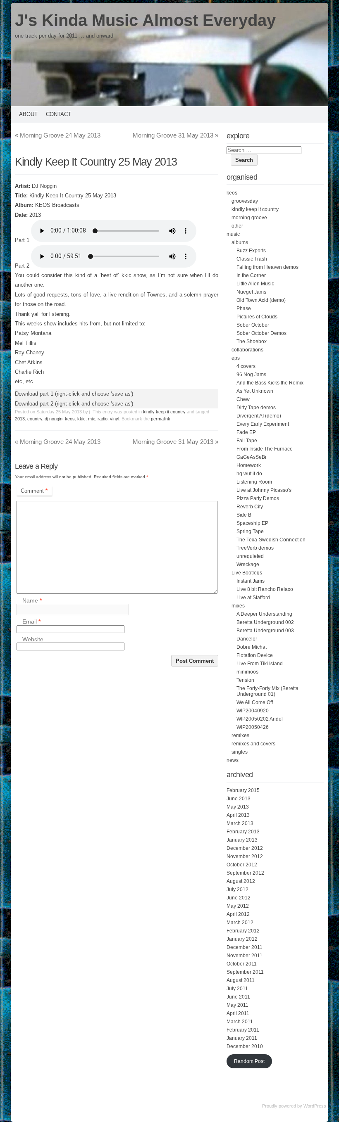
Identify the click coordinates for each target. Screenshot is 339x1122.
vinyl (114, 418)
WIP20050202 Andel (259, 719)
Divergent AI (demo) (258, 416)
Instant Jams (250, 581)
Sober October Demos (261, 333)
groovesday (245, 201)
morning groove (249, 218)
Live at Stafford (253, 597)
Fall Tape (246, 441)
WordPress (314, 1105)
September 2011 (245, 972)
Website (32, 639)
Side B (243, 515)
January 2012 (242, 939)
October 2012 (242, 865)
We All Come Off (254, 702)
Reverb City (249, 507)
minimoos (247, 672)
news (233, 760)
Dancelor (246, 639)
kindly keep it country (164, 411)
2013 (20, 418)
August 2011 (241, 980)
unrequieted (250, 556)
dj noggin (53, 418)
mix (91, 418)
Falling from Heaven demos (267, 267)
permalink (160, 418)
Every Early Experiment (262, 424)
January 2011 (242, 1038)
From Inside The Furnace (264, 449)
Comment (34, 491)
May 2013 (238, 807)
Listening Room (254, 482)
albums (240, 242)
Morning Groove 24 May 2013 (57, 135)
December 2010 (245, 1046)
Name (32, 600)
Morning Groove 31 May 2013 (175, 135)
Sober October (252, 325)
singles (240, 752)
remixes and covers (253, 744)
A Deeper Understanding (264, 614)
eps (236, 358)
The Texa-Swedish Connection (271, 540)
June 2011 (238, 997)
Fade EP (246, 432)
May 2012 (238, 906)
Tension (245, 680)
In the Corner (251, 275)
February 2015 (243, 790)
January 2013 (242, 840)
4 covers (245, 366)
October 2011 (242, 964)
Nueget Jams (251, 292)
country (34, 418)
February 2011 (243, 1030)
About (28, 114)
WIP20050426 (252, 727)
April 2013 (238, 815)
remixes (240, 735)
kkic (81, 418)
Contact (58, 114)
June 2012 (239, 898)
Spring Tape (250, 531)
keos (70, 418)
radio (102, 418)
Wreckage (247, 564)
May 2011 (237, 1005)
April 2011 (238, 1013)
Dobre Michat (251, 647)
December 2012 (245, 848)
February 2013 (243, 832)
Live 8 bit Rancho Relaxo (264, 589)
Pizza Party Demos (257, 498)
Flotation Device (254, 655)
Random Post (249, 1061)
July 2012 (237, 889)
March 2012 (240, 922)
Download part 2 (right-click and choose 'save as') (74, 404)
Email (31, 622)
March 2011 (240, 1022)
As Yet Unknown (254, 391)
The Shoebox (251, 341)
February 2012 (243, 931)
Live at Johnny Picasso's (263, 490)
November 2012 (245, 856)
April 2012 (238, 914)
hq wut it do (249, 474)
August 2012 (241, 881)
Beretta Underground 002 (265, 622)
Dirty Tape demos (256, 407)
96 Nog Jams (251, 374)
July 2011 (237, 989)
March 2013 (240, 823)
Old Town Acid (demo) (261, 300)
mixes (238, 606)
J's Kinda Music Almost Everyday (145, 20)
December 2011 (245, 947)
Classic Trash (251, 259)
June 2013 (239, 799)
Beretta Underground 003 (265, 630)
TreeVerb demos (255, 548)
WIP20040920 (252, 711)
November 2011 (245, 955)
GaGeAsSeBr (251, 457)
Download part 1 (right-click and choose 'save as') (74, 394)
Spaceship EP (252, 523)
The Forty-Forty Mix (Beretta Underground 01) (267, 691)
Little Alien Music (255, 284)
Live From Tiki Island (259, 664)
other (237, 226)
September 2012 (245, 873)
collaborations (247, 350)
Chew (243, 399)
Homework (248, 465)
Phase (243, 308)
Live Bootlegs (247, 573)
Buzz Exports (251, 251)
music (233, 234)
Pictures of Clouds (256, 317)
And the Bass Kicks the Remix (269, 383)
